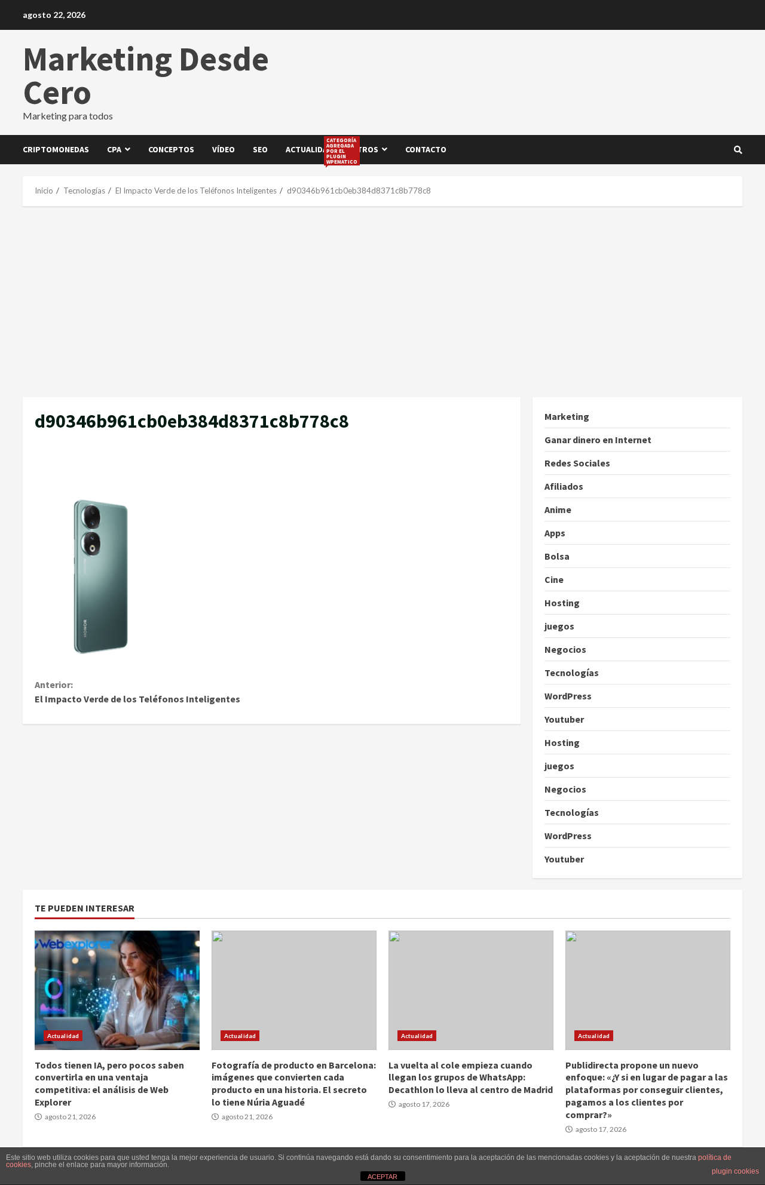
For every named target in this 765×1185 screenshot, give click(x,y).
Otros (364, 149)
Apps (554, 533)
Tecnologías (571, 673)
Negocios (565, 649)
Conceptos (171, 149)
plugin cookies (735, 1171)
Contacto (425, 149)
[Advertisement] (382, 301)
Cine (554, 579)
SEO (260, 149)
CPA (114, 149)
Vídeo (223, 149)
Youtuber (564, 719)
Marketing (566, 416)
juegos (559, 626)
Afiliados (563, 486)
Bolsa (557, 556)
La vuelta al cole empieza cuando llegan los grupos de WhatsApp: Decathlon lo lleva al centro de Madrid (470, 990)
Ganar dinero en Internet (597, 440)
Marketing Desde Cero (146, 75)
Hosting (562, 603)
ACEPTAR (382, 1176)
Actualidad (314, 150)
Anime (557, 509)
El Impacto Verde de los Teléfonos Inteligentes (137, 692)
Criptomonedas (56, 149)
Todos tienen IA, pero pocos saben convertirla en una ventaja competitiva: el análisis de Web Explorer (117, 990)
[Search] (738, 150)
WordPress (568, 696)
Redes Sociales (577, 463)
